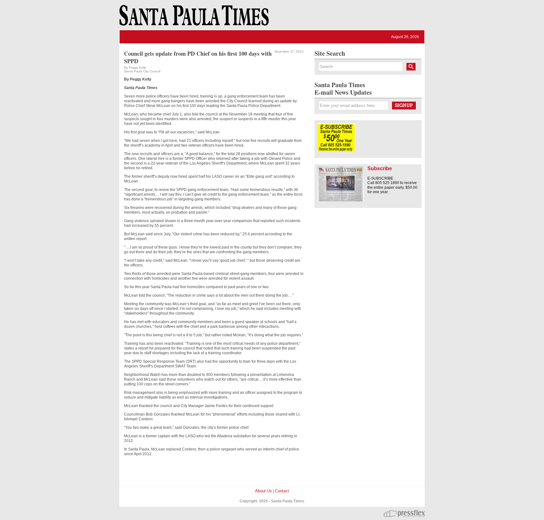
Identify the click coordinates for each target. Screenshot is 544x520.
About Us (263, 491)
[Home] (193, 18)
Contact (282, 491)
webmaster (404, 513)
